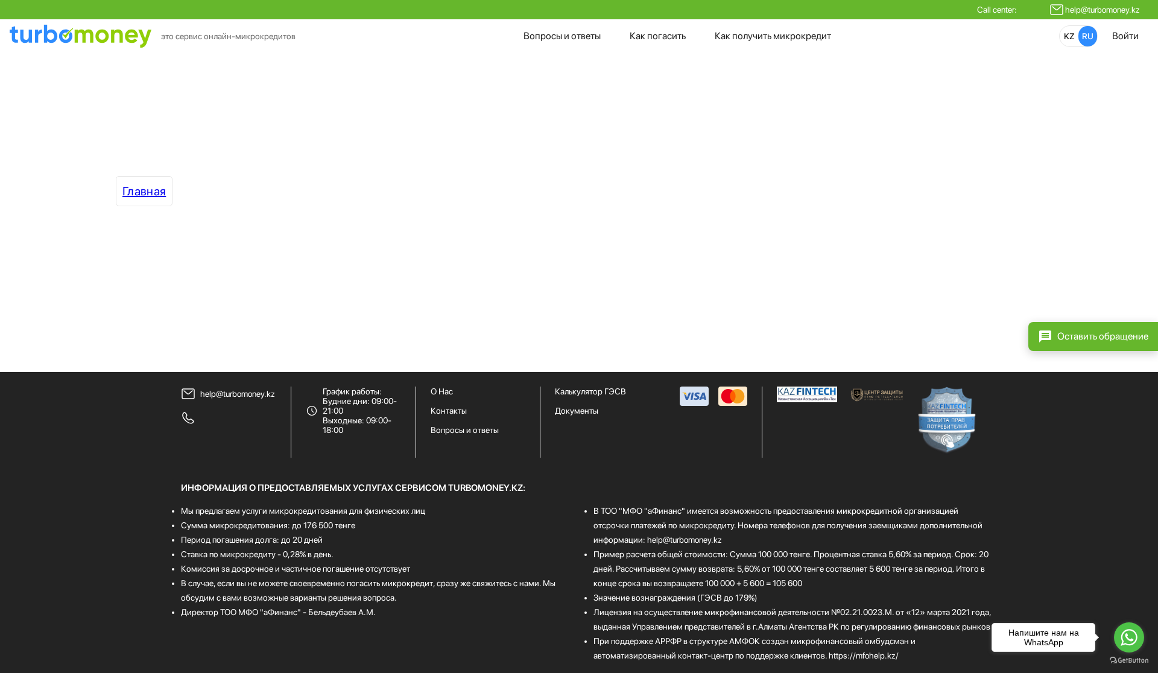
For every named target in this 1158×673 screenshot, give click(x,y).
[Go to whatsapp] (1129, 637)
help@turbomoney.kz (1102, 9)
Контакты (449, 410)
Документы (576, 410)
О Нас (442, 391)
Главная (144, 191)
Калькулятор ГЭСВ (590, 391)
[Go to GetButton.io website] (1129, 661)
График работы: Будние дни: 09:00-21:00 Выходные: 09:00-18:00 (360, 411)
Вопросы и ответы (562, 36)
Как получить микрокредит (773, 36)
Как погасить (658, 36)
